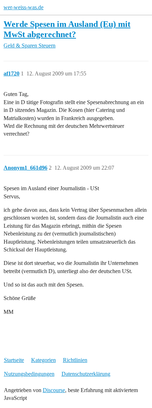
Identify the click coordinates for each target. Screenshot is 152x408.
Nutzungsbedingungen (29, 374)
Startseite (14, 360)
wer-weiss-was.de (23, 7)
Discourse (54, 390)
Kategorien (43, 360)
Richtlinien (75, 360)
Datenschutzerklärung (86, 374)
